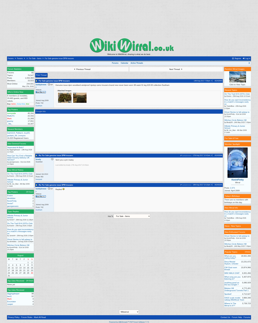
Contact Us (225, 317)
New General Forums (17, 144)
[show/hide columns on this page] (249, 63)
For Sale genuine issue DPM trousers (54, 81)
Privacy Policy (13, 317)
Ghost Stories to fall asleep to (19, 239)
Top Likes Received (16, 281)
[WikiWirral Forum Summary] (129, 45)
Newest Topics (231, 90)
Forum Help (237, 317)
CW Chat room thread (230, 268)
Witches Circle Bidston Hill (18, 245)
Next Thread (174, 69)
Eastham (39, 106)
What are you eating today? (230, 257)
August (20, 255)
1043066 (219, 155)
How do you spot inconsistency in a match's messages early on (20, 231)
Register (237, 58)
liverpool (39, 179)
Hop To (110, 216)
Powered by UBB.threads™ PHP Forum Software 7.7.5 (129, 322)
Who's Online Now (15, 92)
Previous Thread (83, 69)
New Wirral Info (231, 208)
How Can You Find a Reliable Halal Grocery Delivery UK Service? (19, 158)
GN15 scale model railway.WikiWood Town (234, 299)
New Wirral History (15, 170)
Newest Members (15, 129)
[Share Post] (211, 81)
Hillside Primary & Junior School (17, 181)
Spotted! (228, 294)
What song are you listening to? (232, 278)
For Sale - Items (35, 58)
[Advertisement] (129, 19)
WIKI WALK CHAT (232, 273)
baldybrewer (186, 155)
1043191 (219, 185)
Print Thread (41, 75)
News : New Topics (233, 226)
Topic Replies (13, 211)
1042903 (219, 81)
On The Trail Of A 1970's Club (20, 174)
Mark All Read (40, 317)
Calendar (124, 63)
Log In (247, 58)
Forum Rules (26, 317)
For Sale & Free (231, 138)
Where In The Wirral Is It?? (230, 304)
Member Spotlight (232, 144)
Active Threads (137, 63)
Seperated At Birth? (15, 147)
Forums (11, 58)
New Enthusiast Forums (235, 232)
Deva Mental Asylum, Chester (231, 263)
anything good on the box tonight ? (231, 284)
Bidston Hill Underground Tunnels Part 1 (236, 289)
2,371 (232, 188)
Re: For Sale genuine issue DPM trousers (56, 155)
